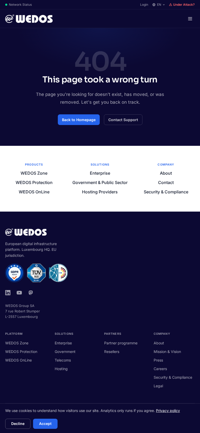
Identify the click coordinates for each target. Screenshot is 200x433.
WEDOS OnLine (34, 191)
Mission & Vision (167, 351)
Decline (17, 423)
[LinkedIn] (8, 292)
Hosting (61, 368)
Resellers (111, 351)
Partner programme (121, 343)
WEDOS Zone (34, 173)
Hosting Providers (100, 191)
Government (65, 351)
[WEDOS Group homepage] (29, 19)
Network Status (20, 4)
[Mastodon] (31, 292)
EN (159, 4)
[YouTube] (19, 292)
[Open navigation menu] (190, 18)
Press (158, 360)
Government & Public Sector (100, 182)
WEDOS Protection (34, 182)
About (166, 173)
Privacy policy (168, 410)
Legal (158, 386)
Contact (166, 182)
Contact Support (123, 119)
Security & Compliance (166, 191)
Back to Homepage (79, 119)
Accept (45, 423)
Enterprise (100, 173)
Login (144, 4)
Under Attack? (184, 4)
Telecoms (63, 360)
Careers (160, 368)
